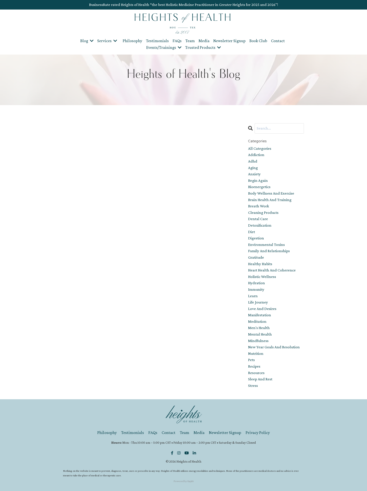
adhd (252, 161)
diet (251, 231)
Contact (278, 40)
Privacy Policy (258, 432)
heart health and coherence (272, 270)
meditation (257, 321)
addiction (256, 154)
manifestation (259, 315)
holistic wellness (262, 276)
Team (190, 40)
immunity (256, 289)
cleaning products (263, 212)
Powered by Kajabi (184, 481)
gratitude (256, 257)
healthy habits (260, 264)
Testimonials (157, 40)
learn (253, 296)
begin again (258, 180)
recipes (254, 366)
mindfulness (258, 340)
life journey (258, 302)
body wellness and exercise (271, 193)
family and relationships (269, 251)
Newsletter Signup (229, 40)
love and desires (262, 308)
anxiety (254, 174)
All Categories (259, 148)
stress (253, 385)
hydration (256, 283)
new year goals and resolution (274, 347)
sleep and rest (260, 379)
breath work (258, 206)
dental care (258, 219)
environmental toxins (266, 244)
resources (256, 372)
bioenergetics (259, 186)
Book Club (258, 40)
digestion (256, 238)
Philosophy (132, 40)
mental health (260, 334)
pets (251, 359)
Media (204, 40)
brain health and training (269, 199)
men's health (259, 327)
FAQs (177, 40)
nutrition (255, 353)
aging (253, 167)
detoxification (259, 225)
